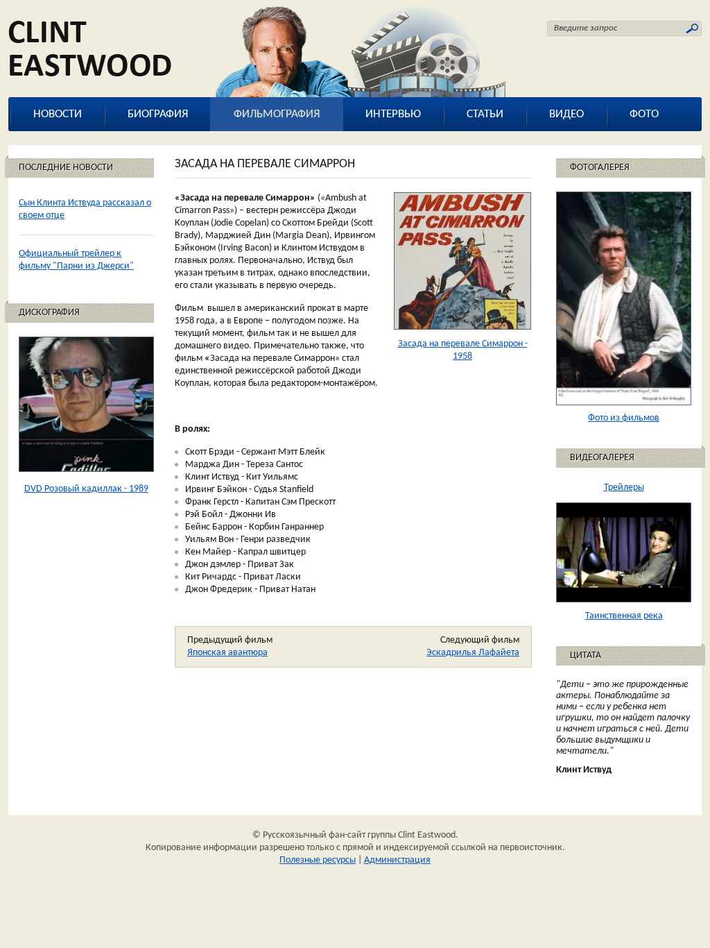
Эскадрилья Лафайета (472, 652)
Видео (566, 114)
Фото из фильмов (623, 418)
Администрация (397, 860)
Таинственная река (624, 616)
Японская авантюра (227, 652)
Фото (644, 114)
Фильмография (277, 114)
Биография (158, 114)
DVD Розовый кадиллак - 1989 (86, 489)
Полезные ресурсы (317, 860)
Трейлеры (624, 487)
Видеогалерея (602, 457)
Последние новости (66, 167)
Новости (57, 114)
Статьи (485, 114)
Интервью (393, 114)
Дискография (49, 312)
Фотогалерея (600, 167)
